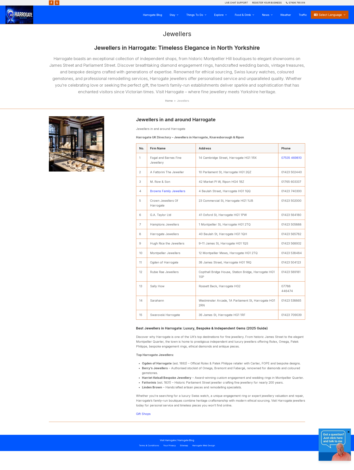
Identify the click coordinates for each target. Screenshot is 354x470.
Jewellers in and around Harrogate (176, 119)
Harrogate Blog (186, 440)
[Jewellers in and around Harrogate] (76, 143)
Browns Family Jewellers (167, 191)
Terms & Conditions (149, 445)
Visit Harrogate (168, 440)
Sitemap (184, 445)
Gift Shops (143, 414)
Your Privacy (169, 445)
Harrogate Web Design (203, 445)
